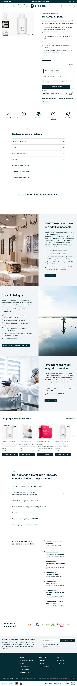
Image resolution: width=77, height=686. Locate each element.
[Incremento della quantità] (63, 76)
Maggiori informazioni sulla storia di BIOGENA (15, 345)
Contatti (22, 663)
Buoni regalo (41, 663)
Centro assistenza (24, 669)
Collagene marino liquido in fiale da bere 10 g (44, 443)
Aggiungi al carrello (56, 86)
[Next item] (73, 436)
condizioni (45, 646)
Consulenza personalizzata (26, 660)
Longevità (45, 101)
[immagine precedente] (28, 34)
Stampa (11, 678)
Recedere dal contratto (26, 672)
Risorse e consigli (26, 6)
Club (14, 6)
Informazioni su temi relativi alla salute (44, 678)
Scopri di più (49, 275)
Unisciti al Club (41, 660)
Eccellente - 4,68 (7, 1)
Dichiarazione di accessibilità (59, 678)
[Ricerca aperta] (61, 6)
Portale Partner (60, 663)
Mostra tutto (69, 418)
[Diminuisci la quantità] (56, 76)
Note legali (24, 678)
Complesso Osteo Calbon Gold (9, 443)
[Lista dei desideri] (70, 6)
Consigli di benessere (43, 666)
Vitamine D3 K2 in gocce (25, 443)
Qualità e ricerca (50, 400)
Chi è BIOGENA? (61, 660)
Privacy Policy (17, 678)
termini (56, 644)
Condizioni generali (31, 678)
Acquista (3, 6)
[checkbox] (41, 644)
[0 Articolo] (74, 6)
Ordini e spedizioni (24, 666)
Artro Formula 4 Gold (60, 443)
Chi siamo (19, 6)
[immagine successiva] (5, 34)
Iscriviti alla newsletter (68, 640)
